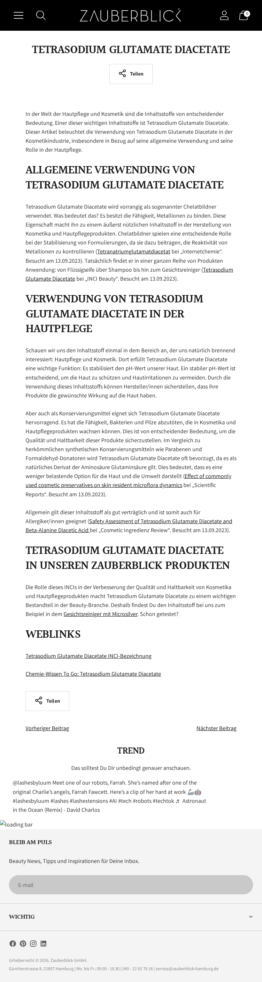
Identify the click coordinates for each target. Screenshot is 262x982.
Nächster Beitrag (216, 728)
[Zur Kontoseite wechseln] (224, 15)
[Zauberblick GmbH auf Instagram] (33, 945)
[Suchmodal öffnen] (41, 15)
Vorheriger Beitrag (47, 728)
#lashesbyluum (31, 800)
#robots (142, 800)
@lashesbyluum (32, 782)
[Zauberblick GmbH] (131, 15)
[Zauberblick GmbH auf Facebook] (13, 945)
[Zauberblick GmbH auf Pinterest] (23, 945)
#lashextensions (89, 800)
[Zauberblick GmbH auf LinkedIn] (43, 945)
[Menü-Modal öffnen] (18, 15)
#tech (125, 800)
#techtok (163, 800)
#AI (113, 800)
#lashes (59, 800)
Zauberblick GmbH (68, 960)
